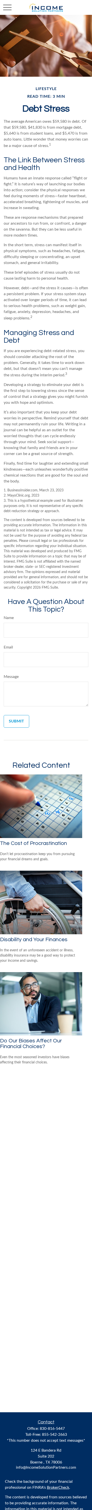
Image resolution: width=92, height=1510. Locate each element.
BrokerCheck (58, 1487)
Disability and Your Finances (33, 939)
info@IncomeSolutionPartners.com (46, 1467)
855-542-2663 (54, 1435)
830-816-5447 (52, 1429)
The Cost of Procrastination (33, 843)
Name (9, 618)
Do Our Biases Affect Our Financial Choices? (31, 1043)
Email (8, 647)
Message (11, 677)
